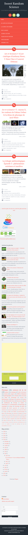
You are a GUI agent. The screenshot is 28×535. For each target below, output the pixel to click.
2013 (4, 473)
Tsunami (8, 198)
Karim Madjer (7, 91)
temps (4, 420)
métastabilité (4, 425)
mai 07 (7, 463)
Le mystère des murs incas (12, 277)
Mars (24, 420)
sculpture (20, 95)
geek (25, 401)
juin (5, 451)
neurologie (17, 406)
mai (5, 453)
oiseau (25, 413)
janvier (5, 471)
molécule (15, 413)
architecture (15, 422)
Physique (22, 146)
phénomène (17, 195)
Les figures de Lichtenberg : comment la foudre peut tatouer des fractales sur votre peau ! (16, 297)
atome (3, 416)
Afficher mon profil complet (8, 501)
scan (8, 415)
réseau (9, 425)
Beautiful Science (11, 401)
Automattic (12, 530)
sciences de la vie (19, 390)
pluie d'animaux (6, 196)
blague (12, 399)
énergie (4, 411)
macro (4, 418)
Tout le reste (4, 30)
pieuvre (4, 415)
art (12, 93)
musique (20, 413)
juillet (5, 449)
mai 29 (7, 455)
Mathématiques (5, 399)
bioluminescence (22, 422)
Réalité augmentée (13, 408)
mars (5, 467)
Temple (3, 422)
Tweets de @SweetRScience (7, 239)
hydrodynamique (21, 411)
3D (11, 415)
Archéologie (19, 420)
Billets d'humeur (21, 394)
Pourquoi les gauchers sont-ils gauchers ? (16, 306)
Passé (20, 415)
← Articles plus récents (6, 208)
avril (5, 465)
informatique (9, 413)
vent (6, 97)
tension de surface (22, 409)
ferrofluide (14, 411)
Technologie (13, 397)
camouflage (4, 406)
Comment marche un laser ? (13, 332)
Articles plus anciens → (21, 208)
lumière (22, 402)
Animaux (13, 392)
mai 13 (7, 461)
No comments (7, 99)
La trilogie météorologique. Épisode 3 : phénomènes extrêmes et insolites (14, 163)
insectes (18, 416)
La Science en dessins (6, 26)
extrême (6, 193)
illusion (3, 413)
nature (12, 195)
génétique (18, 423)
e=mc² (3, 423)
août (5, 447)
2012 (4, 475)
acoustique (22, 408)
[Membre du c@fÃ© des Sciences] (8, 228)
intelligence (24, 416)
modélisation (7, 402)
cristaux (16, 395)
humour (24, 399)
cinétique (4, 95)
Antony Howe (7, 93)
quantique (15, 409)
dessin (6, 394)
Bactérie (15, 415)
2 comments (7, 200)
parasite (18, 418)
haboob (14, 193)
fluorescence (19, 401)
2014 (4, 439)
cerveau (22, 397)
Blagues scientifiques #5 (12, 324)
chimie (5, 397)
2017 (4, 433)
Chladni (14, 143)
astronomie (23, 395)
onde (4, 401)
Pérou (24, 415)
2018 (4, 431)
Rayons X (4, 148)
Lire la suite (22, 87)
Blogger (16, 479)
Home (2, 19)
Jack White (8, 146)
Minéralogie (22, 404)
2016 (4, 435)
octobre (6, 445)
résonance (10, 148)
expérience (18, 399)
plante (23, 406)
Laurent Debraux (12, 95)
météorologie (5, 195)
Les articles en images (7, 23)
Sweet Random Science (14, 5)
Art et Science (17, 93)
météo (18, 193)
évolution (4, 408)
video (14, 148)
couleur (19, 143)
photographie (15, 146)
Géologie (15, 402)
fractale (13, 416)
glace (10, 193)
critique (10, 406)
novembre (6, 443)
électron (9, 420)
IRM (9, 411)
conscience (8, 416)
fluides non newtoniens (12, 145)
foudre (13, 423)
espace (12, 394)
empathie (8, 423)
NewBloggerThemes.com (14, 532)
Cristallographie (13, 404)
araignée (7, 422)
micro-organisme (11, 418)
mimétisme (4, 409)
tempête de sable (15, 196)
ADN (14, 420)
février (5, 469)
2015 (4, 437)
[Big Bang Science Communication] (8, 236)
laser (24, 423)
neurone (9, 409)
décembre (6, 441)
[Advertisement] (14, 357)
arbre (11, 422)
